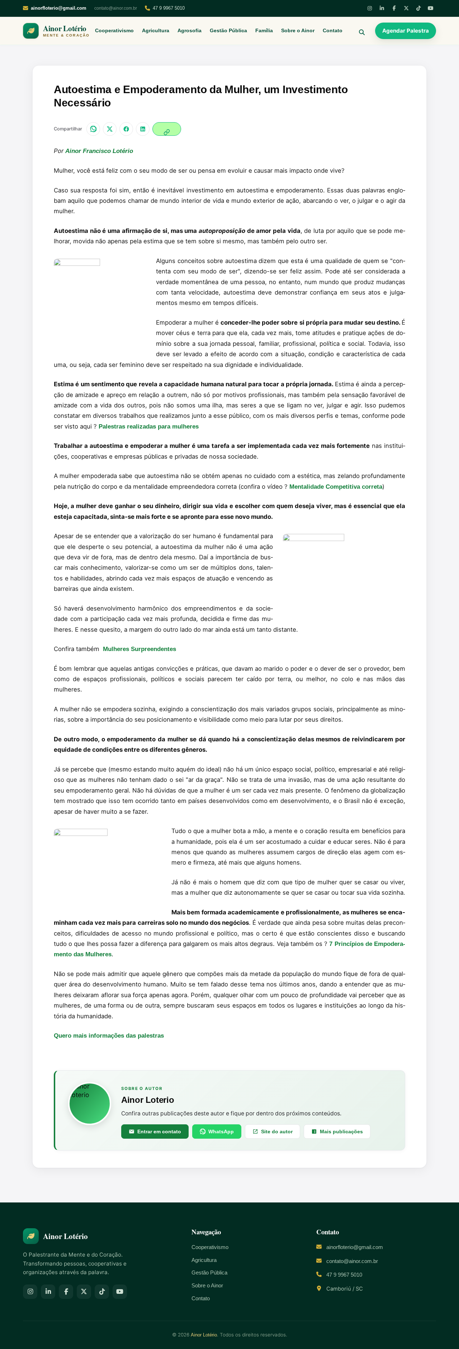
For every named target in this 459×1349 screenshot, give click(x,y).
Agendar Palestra (405, 30)
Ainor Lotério (204, 1335)
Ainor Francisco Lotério (99, 151)
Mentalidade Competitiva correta (335, 486)
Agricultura (155, 30)
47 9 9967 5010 (169, 8)
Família (264, 30)
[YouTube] (430, 8)
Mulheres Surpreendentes (139, 649)
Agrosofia (190, 30)
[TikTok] (418, 8)
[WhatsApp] (93, 129)
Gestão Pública (228, 30)
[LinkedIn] (382, 8)
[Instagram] (369, 8)
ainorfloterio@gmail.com (354, 1247)
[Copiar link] (166, 129)
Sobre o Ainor (297, 30)
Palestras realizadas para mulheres (149, 426)
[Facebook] (394, 8)
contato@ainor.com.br (115, 8)
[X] (406, 8)
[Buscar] (359, 31)
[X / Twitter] (110, 129)
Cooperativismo (114, 30)
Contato (332, 30)
